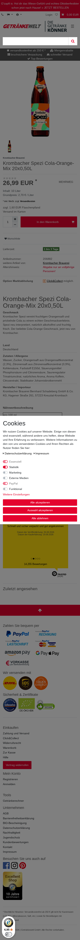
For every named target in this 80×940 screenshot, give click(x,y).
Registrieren (10, 779)
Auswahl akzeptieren (40, 510)
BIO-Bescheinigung (15, 823)
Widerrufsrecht (12, 742)
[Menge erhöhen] (15, 219)
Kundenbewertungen (16, 842)
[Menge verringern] (15, 224)
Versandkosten (27, 201)
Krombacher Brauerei (56, 262)
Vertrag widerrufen (17, 765)
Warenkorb (9, 747)
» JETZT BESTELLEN (55, 7)
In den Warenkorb (48, 221)
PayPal (13, 483)
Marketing (15, 472)
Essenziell (15, 461)
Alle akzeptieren (40, 502)
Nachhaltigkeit (11, 832)
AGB (6, 813)
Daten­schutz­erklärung (18, 453)
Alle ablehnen (40, 518)
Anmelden (9, 784)
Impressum (10, 851)
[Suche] (72, 41)
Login (49, 14)
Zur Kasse (9, 752)
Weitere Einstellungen (16, 494)
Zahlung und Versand (16, 733)
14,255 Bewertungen (35, 564)
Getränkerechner (13, 800)
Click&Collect (11, 738)
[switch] (8, 934)
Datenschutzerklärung (16, 827)
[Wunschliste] (57, 14)
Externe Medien (19, 477)
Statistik (14, 466)
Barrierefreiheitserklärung (18, 818)
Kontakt (7, 847)
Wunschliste (13, 238)
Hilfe (5, 757)
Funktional (15, 488)
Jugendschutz (11, 837)
